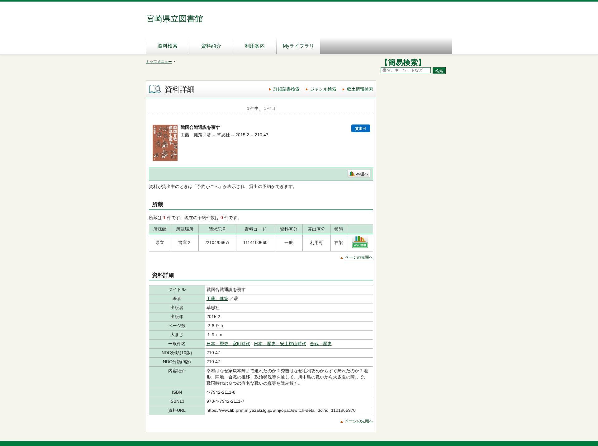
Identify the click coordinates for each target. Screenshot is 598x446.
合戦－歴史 (321, 343)
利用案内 (255, 46)
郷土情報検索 (360, 89)
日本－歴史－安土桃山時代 (280, 343)
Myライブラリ (298, 46)
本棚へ (362, 173)
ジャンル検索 (323, 89)
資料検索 (168, 46)
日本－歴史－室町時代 (228, 343)
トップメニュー (159, 61)
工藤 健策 (217, 298)
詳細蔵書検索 (286, 89)
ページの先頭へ (359, 257)
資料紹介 (211, 46)
